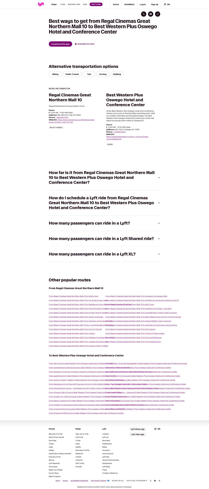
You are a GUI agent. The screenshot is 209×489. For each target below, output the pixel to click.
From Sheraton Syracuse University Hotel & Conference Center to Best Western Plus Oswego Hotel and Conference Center (101, 372)
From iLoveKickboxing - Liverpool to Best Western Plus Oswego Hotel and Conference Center (145, 392)
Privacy (65, 481)
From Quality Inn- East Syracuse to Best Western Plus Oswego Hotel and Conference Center (88, 396)
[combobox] (167, 4)
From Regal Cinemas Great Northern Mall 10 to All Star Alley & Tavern (78, 313)
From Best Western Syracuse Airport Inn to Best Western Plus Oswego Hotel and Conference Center (147, 388)
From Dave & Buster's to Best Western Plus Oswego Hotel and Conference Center (139, 405)
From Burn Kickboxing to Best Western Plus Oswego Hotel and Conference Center (140, 380)
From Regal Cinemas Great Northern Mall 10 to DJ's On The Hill (75, 329)
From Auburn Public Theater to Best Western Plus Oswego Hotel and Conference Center (86, 380)
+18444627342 (62, 117)
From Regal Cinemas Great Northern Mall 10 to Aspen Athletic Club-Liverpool (138, 321)
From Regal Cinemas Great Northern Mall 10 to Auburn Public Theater (78, 346)
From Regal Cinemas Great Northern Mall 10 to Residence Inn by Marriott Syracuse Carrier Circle (90, 304)
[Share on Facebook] (150, 14)
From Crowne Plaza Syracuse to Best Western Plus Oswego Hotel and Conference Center (86, 409)
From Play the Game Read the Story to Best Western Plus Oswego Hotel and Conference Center (145, 384)
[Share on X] (143, 14)
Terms (57, 481)
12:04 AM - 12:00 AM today (119, 127)
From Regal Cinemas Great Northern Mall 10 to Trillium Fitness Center (134, 333)
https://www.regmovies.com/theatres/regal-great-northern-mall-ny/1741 (72, 121)
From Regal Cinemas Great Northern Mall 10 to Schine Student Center (78, 308)
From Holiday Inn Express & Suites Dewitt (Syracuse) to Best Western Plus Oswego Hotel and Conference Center (96, 405)
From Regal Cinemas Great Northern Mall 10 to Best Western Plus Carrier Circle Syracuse (143, 317)
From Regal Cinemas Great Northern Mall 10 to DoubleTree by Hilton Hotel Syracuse (141, 313)
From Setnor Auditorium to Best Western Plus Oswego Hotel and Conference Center (84, 400)
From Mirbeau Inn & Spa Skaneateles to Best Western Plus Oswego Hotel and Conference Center (146, 363)
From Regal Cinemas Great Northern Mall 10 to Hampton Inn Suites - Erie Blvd (138, 308)
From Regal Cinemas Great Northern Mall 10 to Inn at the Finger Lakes (78, 300)
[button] (104, 177)
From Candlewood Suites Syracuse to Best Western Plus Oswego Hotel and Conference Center (89, 367)
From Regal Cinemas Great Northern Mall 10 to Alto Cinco (129, 304)
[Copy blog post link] (157, 14)
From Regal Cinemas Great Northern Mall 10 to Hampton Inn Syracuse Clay (80, 321)
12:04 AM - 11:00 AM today (62, 112)
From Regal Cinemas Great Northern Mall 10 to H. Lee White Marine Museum (81, 325)
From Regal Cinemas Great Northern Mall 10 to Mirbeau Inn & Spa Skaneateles (82, 337)
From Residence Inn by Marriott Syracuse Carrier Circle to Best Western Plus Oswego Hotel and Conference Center (98, 384)
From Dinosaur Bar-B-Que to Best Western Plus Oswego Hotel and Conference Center (85, 392)
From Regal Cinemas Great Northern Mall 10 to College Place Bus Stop (78, 341)
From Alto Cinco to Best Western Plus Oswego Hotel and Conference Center (81, 363)
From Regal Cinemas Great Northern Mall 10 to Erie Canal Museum (133, 337)
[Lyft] (40, 4)
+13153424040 (119, 132)
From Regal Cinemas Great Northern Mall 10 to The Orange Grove (133, 341)
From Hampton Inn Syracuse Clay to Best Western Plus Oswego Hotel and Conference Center (145, 400)
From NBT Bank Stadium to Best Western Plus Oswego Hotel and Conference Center (141, 372)
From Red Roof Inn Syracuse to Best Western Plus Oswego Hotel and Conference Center (142, 376)
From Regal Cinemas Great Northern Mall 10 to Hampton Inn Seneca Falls (136, 296)
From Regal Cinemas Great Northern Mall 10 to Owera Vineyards (76, 317)
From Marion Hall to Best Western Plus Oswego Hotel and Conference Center (138, 409)
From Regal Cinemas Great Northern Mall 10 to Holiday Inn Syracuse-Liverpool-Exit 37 (142, 300)
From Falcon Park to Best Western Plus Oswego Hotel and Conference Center (138, 367)
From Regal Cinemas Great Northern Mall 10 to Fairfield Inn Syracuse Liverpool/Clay (141, 325)
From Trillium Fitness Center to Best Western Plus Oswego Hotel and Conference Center (142, 396)
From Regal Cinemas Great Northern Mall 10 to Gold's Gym (73, 296)
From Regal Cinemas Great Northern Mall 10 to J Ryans (72, 333)
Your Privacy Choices (98, 481)
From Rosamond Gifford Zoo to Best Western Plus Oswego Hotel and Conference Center (86, 413)
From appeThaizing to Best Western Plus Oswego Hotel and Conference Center (82, 376)
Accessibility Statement (79, 481)
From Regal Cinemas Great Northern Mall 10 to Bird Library (130, 329)
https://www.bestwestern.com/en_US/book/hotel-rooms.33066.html (127, 137)
